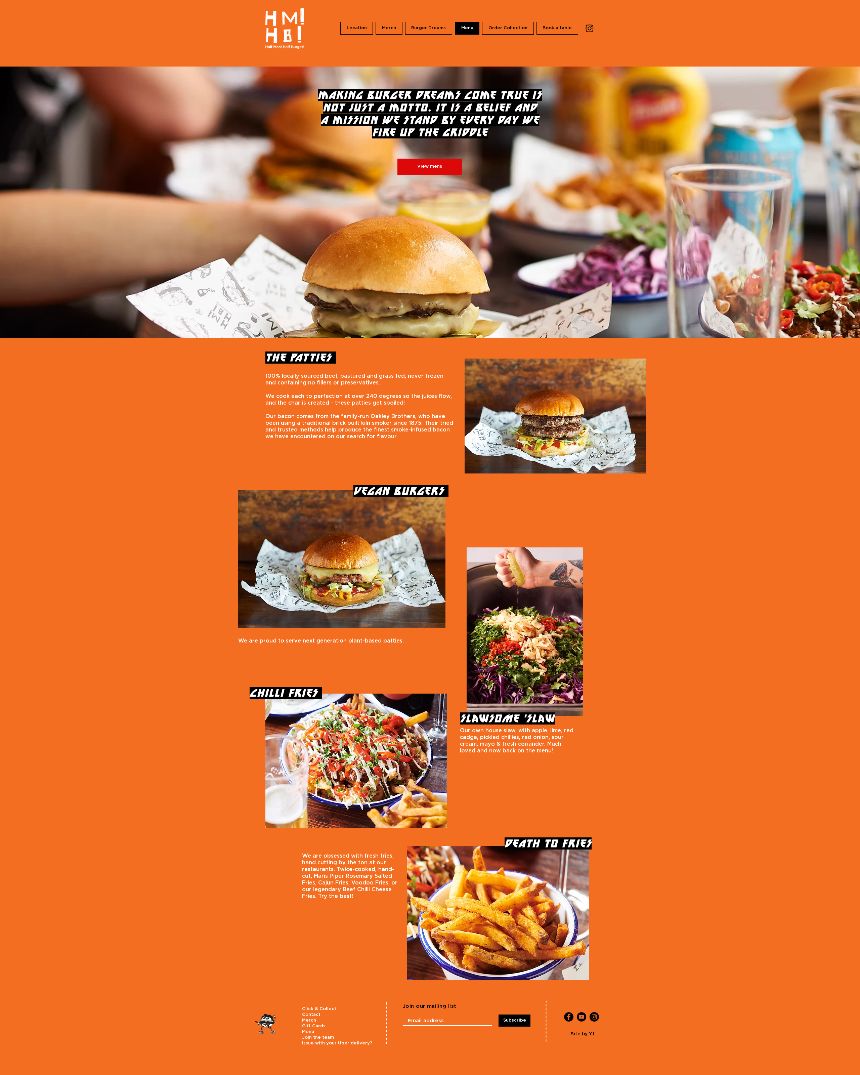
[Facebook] (568, 1017)
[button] (428, 28)
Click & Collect (319, 1009)
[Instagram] (590, 28)
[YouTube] (581, 1017)
